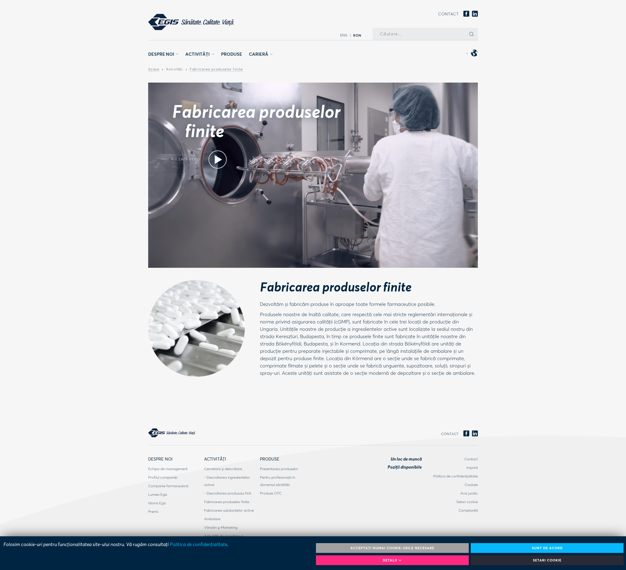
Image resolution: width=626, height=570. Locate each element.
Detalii (390, 560)
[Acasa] (191, 22)
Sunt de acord (547, 548)
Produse (231, 54)
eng (344, 35)
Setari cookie (547, 560)
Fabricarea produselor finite (216, 69)
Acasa (153, 69)
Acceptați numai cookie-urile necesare (392, 548)
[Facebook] (466, 14)
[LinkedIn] (475, 14)
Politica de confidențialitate (198, 544)
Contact (448, 13)
